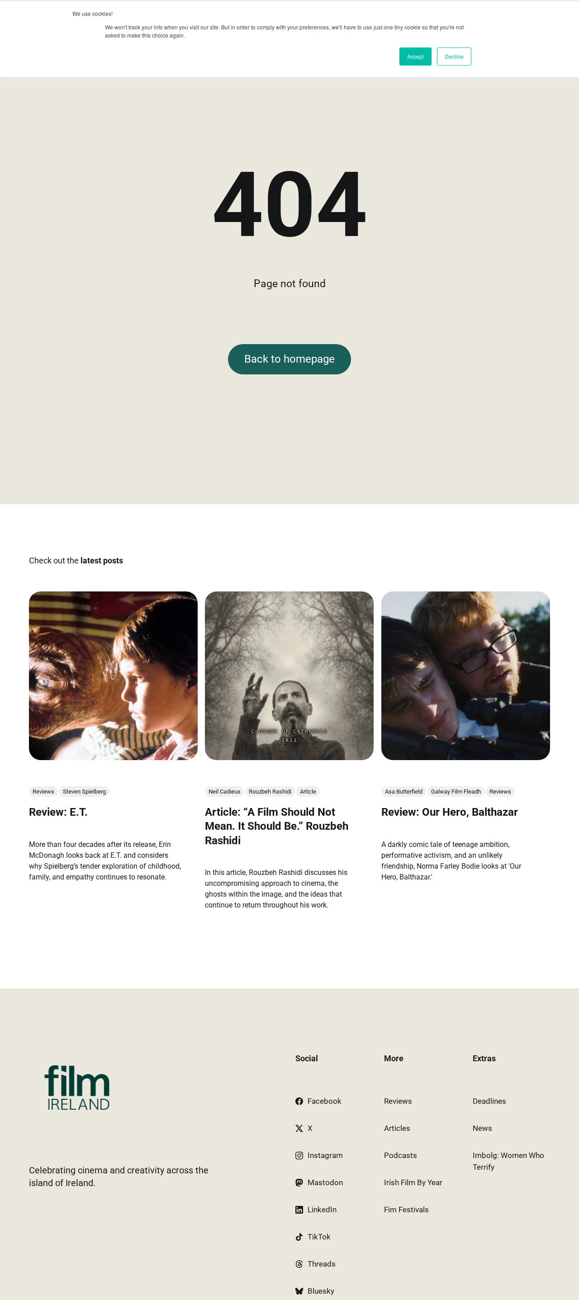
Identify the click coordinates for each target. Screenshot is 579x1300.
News (482, 1128)
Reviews (43, 791)
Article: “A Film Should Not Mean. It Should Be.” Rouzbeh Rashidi (276, 826)
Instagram (325, 1155)
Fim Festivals (406, 1209)
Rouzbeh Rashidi (270, 791)
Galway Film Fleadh (456, 791)
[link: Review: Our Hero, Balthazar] (465, 757)
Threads (322, 1263)
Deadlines (489, 1101)
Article (308, 791)
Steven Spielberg (84, 791)
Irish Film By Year (413, 1182)
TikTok (319, 1236)
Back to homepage (289, 359)
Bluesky (321, 1290)
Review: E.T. (58, 812)
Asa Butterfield (403, 791)
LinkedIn (322, 1209)
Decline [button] (454, 56)
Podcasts (400, 1155)
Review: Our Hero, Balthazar (449, 812)
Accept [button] (415, 56)
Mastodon (325, 1182)
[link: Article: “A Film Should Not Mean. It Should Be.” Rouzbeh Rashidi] (289, 757)
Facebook (325, 1101)
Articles (397, 1128)
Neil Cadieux (224, 791)
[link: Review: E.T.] (113, 757)
